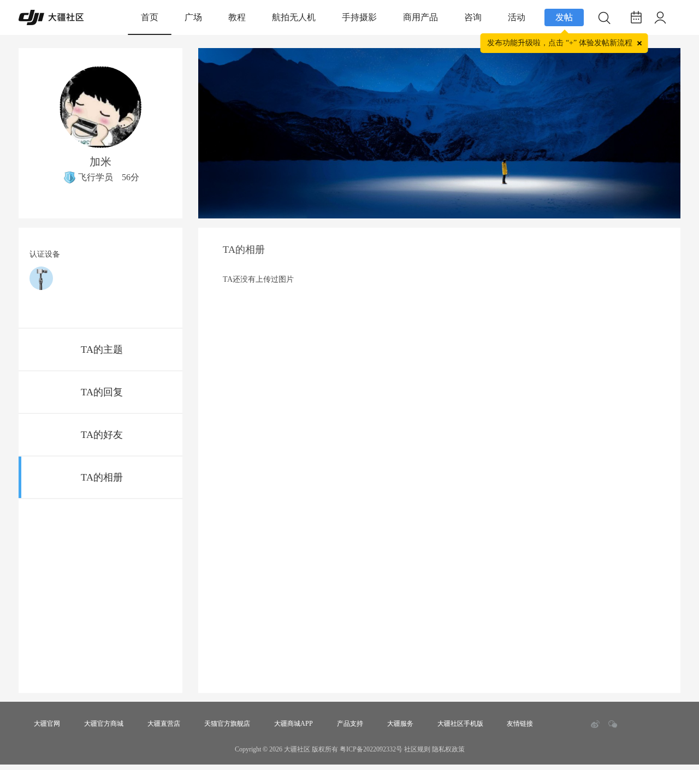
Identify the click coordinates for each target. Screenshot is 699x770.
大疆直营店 (163, 723)
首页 (149, 17)
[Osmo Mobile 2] (41, 278)
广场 (193, 17)
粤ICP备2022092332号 (371, 749)
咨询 (473, 17)
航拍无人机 (294, 17)
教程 (237, 17)
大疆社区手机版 (460, 723)
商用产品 (420, 17)
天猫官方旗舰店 (227, 723)
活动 (516, 17)
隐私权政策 (448, 749)
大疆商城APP (293, 723)
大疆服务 (400, 723)
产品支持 (350, 723)
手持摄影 (359, 17)
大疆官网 (47, 723)
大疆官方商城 (103, 723)
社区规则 (417, 749)
